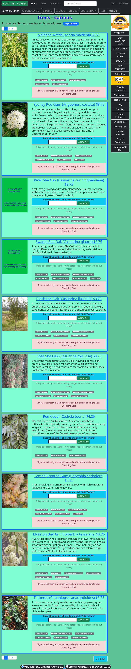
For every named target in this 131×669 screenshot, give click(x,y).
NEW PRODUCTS (120, 67)
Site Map (120, 109)
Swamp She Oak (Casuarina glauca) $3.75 (69, 241)
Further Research (120, 133)
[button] (41, 80)
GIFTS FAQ (120, 73)
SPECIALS (120, 61)
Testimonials (120, 99)
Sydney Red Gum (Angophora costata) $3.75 (69, 104)
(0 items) (121, 80)
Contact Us (55, 3)
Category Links (10, 11)
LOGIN (114, 3)
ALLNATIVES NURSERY (15, 3)
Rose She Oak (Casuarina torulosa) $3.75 (68, 356)
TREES (102, 10)
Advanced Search (120, 55)
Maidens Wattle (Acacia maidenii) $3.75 (69, 35)
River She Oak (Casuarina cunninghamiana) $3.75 (69, 182)
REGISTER (123, 3)
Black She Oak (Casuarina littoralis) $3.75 (69, 298)
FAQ (120, 104)
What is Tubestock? (120, 89)
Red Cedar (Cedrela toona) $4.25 (69, 416)
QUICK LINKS (119, 48)
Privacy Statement (120, 141)
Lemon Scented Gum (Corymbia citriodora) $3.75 (68, 477)
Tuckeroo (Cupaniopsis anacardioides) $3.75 (69, 597)
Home (34, 3)
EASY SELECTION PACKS (120, 40)
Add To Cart (83, 66)
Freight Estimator (120, 116)
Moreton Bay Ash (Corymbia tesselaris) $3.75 (69, 534)
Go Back (100, 658)
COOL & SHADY (88, 10)
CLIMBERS (60, 10)
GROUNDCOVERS (30, 10)
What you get (120, 95)
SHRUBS (73, 10)
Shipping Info (120, 121)
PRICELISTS (119, 33)
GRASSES (47, 10)
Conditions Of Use (120, 148)
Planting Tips (120, 126)
